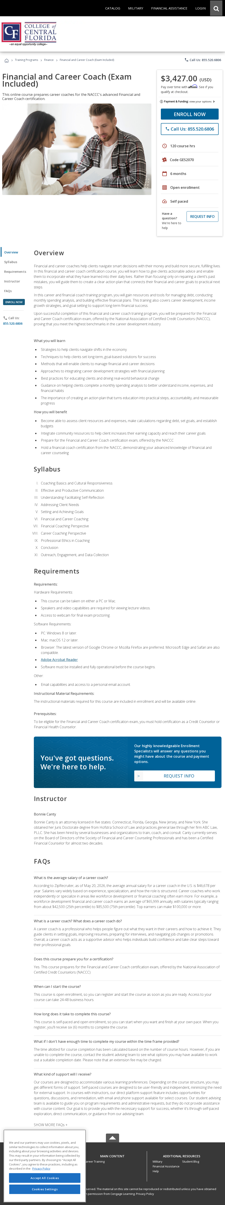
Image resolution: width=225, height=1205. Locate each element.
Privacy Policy (145, 1194)
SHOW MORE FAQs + (50, 1124)
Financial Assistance (166, 1166)
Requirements (15, 271)
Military (157, 1161)
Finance (49, 60)
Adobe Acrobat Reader (59, 659)
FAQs (8, 291)
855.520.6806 (12, 323)
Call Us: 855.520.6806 (202, 60)
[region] (45, 1166)
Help (156, 1171)
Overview (11, 252)
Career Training (94, 1161)
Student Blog (190, 1161)
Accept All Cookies (45, 1178)
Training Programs (26, 60)
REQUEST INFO (202, 216)
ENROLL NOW (190, 114)
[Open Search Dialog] (216, 8)
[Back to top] (112, 1155)
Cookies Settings (45, 1189)
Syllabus (10, 262)
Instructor (12, 281)
